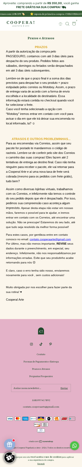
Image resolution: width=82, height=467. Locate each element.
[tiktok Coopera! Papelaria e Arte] (41, 344)
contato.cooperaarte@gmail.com (41, 406)
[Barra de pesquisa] (67, 24)
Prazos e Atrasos (41, 368)
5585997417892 (41, 400)
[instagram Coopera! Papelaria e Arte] (31, 344)
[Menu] (61, 24)
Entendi (41, 463)
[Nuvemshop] (41, 442)
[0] (73, 24)
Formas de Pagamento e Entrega (41, 361)
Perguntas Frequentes (41, 376)
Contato (41, 354)
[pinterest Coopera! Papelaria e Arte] (50, 344)
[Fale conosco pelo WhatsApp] (74, 445)
